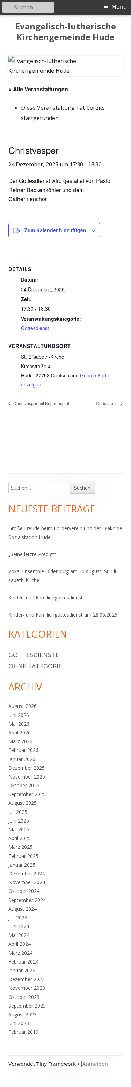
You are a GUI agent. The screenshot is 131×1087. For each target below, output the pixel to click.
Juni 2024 (18, 926)
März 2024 (20, 953)
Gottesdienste (33, 655)
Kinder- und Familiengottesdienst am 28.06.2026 (62, 614)
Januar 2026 (21, 759)
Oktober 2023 (23, 997)
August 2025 (22, 803)
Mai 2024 (18, 935)
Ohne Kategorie (35, 666)
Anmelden (95, 1064)
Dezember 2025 (26, 768)
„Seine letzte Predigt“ (32, 554)
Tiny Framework (56, 1064)
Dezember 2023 (26, 979)
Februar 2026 (23, 750)
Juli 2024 (17, 917)
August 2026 (22, 706)
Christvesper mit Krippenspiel (40, 403)
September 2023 (27, 1005)
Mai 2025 (18, 829)
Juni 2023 (18, 1023)
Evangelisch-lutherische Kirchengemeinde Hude (65, 32)
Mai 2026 (18, 723)
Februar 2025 (23, 856)
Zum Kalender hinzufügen (55, 230)
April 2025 (19, 838)
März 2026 (20, 741)
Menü (119, 6)
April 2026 (19, 732)
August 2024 (22, 908)
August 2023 (22, 1014)
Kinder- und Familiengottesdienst (45, 597)
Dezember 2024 (26, 873)
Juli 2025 (17, 812)
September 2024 (27, 900)
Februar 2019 (23, 1032)
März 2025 (20, 847)
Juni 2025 (18, 820)
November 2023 (26, 988)
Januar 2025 (21, 864)
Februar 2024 (23, 961)
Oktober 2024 (23, 891)
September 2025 (27, 794)
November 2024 (26, 882)
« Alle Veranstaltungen (38, 89)
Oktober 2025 (23, 785)
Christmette (107, 403)
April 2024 (19, 943)
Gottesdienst (35, 328)
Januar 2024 (21, 970)
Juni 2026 (18, 715)
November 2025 (26, 776)
